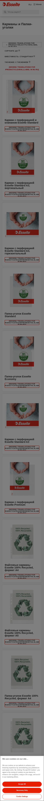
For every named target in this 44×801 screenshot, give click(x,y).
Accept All (22, 784)
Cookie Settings (22, 796)
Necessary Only (22, 790)
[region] (22, 778)
